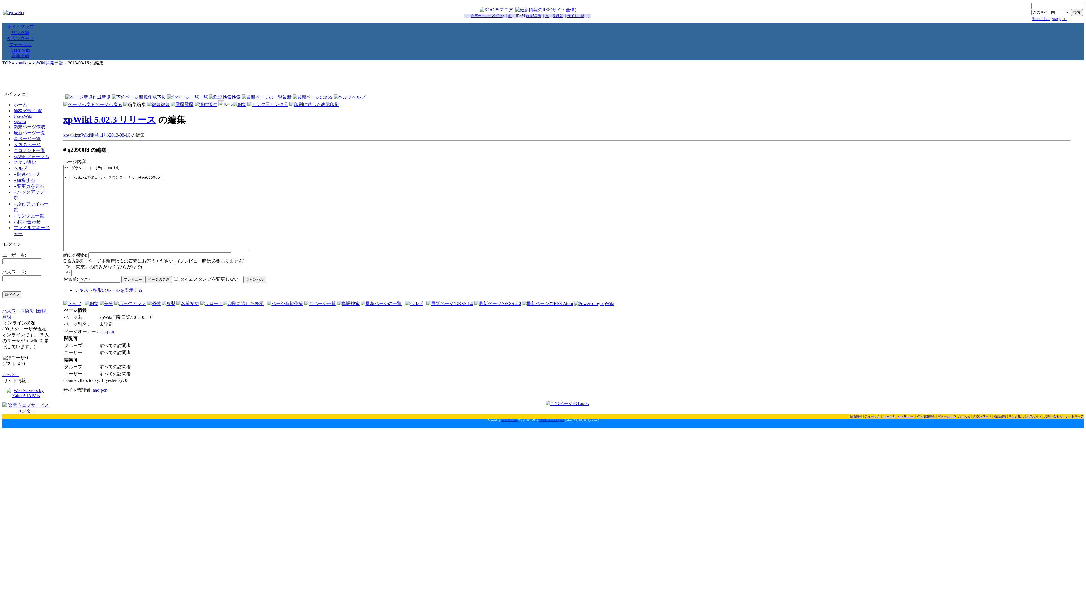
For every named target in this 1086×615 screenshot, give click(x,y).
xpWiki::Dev (906, 416)
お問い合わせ (27, 221)
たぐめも (964, 416)
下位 (161, 97)
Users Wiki (20, 50)
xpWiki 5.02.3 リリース (109, 119)
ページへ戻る (108, 104)
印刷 (334, 104)
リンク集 (20, 32)
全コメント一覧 (29, 150)
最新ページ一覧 (29, 132)
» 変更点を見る (29, 186)
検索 (236, 97)
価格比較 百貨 (28, 110)
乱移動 (558, 16)
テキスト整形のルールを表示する (109, 290)
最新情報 (20, 55)
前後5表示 (533, 16)
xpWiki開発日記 (47, 62)
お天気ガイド (1032, 416)
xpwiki (21, 62)
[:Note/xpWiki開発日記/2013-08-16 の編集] (239, 104)
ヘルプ (358, 97)
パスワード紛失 (18, 311)
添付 (212, 104)
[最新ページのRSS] (313, 97)
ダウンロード (20, 38)
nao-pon (106, 331)
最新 (287, 97)
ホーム (20, 104)
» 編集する (24, 180)
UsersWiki (23, 116)
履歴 (188, 104)
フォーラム (20, 44)
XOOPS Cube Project (551, 420)
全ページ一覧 (27, 138)
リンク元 (279, 104)
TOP (6, 62)
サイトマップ (20, 26)
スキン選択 (25, 162)
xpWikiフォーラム (31, 156)
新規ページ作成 (29, 126)
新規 (106, 97)
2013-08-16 (119, 135)
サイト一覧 (575, 16)
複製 (165, 104)
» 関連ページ (27, 174)
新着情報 (856, 416)
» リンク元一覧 (29, 215)
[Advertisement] (543, 79)
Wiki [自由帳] (926, 416)
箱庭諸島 (1000, 416)
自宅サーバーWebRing (487, 16)
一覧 (203, 97)
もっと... (10, 374)
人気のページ (27, 144)
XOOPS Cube (509, 420)
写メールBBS (947, 416)
